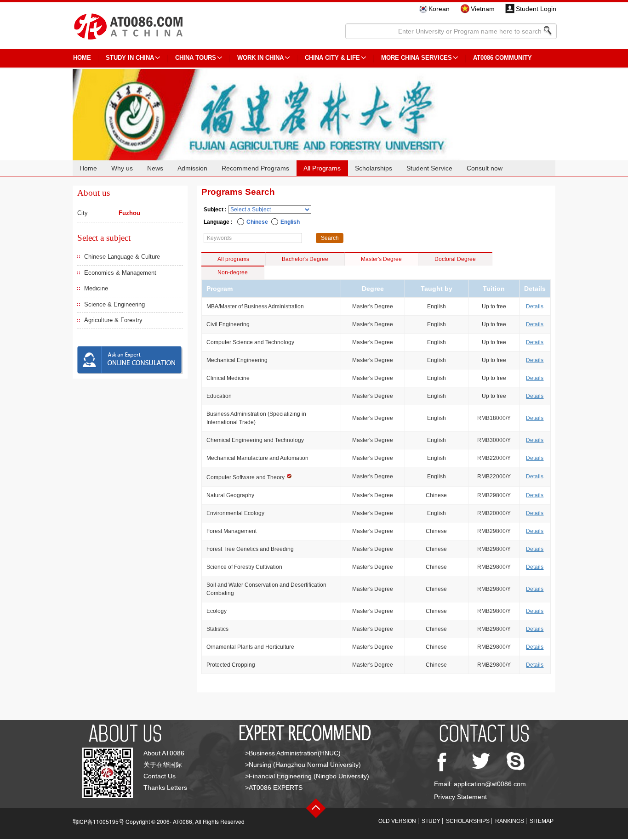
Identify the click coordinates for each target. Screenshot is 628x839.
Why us (122, 168)
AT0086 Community (502, 57)
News (155, 168)
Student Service (429, 168)
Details (534, 306)
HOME (82, 57)
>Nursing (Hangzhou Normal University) (303, 764)
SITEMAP (542, 821)
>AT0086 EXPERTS (274, 787)
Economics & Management (120, 272)
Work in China (260, 57)
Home (88, 168)
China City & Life (332, 57)
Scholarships (373, 168)
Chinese (257, 222)
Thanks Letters (165, 787)
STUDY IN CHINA (130, 57)
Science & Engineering (114, 304)
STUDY (431, 821)
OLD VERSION (397, 821)
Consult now (484, 168)
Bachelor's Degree (305, 259)
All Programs (322, 168)
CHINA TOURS (195, 57)
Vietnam (483, 8)
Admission (192, 168)
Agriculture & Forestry (113, 320)
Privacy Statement (460, 796)
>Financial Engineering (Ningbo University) (307, 776)
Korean (439, 8)
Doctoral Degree (455, 259)
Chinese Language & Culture (122, 256)
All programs (233, 259)
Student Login (536, 8)
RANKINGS (509, 821)
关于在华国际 (162, 764)
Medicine (96, 288)
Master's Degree (381, 259)
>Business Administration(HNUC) (293, 753)
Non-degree (232, 272)
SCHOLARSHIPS (468, 821)
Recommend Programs (255, 168)
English (290, 222)
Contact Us (159, 776)
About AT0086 (163, 753)
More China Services (416, 57)
